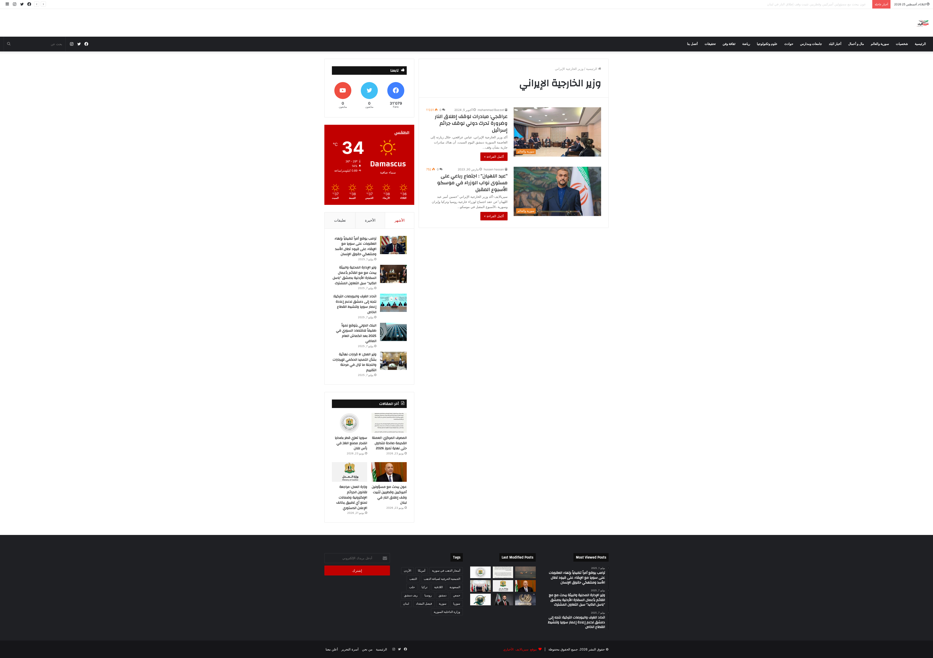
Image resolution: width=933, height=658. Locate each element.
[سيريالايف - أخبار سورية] (923, 23)
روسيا (428, 595)
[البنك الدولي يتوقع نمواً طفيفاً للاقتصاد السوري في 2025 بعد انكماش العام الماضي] (393, 332)
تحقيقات (710, 44)
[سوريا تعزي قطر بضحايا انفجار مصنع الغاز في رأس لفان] (349, 423)
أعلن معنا (332, 649)
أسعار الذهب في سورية (446, 570)
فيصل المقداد (424, 603)
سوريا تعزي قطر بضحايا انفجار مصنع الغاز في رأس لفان (351, 443)
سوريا (456, 603)
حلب (412, 587)
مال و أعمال (856, 44)
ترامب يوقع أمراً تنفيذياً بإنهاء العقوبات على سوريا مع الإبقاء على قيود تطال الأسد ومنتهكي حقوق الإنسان (355, 246)
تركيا (424, 587)
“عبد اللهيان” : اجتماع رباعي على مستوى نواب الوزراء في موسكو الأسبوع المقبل (472, 182)
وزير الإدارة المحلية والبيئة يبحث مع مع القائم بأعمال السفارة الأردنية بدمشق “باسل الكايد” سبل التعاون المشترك (354, 275)
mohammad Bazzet (491, 110)
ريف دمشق (411, 595)
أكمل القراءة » (494, 156)
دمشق (442, 595)
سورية (442, 603)
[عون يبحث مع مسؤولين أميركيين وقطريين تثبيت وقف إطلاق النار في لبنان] (389, 472)
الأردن (407, 570)
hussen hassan (494, 169)
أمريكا (421, 570)
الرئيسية (920, 44)
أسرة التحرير (350, 649)
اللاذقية (438, 587)
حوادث (788, 44)
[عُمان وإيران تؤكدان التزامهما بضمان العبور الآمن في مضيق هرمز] (525, 572)
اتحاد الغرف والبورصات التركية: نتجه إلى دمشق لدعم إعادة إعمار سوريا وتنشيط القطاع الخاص (354, 304)
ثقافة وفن (729, 44)
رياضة (746, 44)
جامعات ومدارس (811, 44)
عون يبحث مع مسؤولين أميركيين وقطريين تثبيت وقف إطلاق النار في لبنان (820, 4)
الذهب (413, 579)
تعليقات (340, 220)
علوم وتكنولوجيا (767, 44)
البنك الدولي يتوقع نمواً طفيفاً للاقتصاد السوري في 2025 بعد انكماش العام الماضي (356, 333)
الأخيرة (370, 220)
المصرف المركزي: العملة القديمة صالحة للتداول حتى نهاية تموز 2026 (389, 443)
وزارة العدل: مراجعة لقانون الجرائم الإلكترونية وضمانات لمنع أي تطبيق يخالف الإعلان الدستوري (351, 497)
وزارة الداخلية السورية (447, 612)
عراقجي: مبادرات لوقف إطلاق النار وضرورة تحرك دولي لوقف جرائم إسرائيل (471, 123)
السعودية (454, 587)
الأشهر (400, 220)
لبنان (406, 603)
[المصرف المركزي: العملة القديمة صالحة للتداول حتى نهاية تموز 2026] (389, 423)
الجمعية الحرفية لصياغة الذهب (442, 579)
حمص (456, 595)
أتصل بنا (692, 44)
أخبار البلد (835, 44)
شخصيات (902, 44)
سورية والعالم (880, 44)
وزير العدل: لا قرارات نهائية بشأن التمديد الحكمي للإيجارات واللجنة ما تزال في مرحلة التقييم (354, 362)
